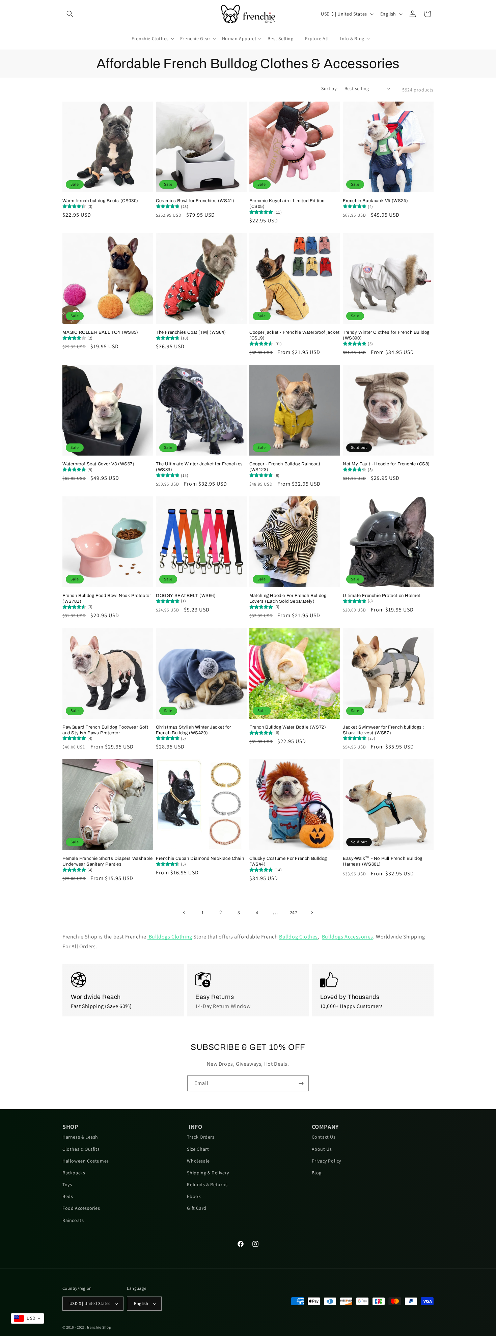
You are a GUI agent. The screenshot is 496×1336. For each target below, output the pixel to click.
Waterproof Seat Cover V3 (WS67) (98, 464)
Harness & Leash (80, 1137)
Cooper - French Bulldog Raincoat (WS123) (284, 467)
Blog (317, 1173)
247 (294, 912)
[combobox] (27, 1318)
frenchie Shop (99, 1327)
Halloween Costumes (85, 1161)
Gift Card (196, 1208)
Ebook (194, 1196)
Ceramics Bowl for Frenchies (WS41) (195, 200)
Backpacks (73, 1173)
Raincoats (73, 1220)
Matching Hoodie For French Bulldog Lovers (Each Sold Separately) (287, 598)
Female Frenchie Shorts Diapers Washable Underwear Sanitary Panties (107, 861)
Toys (67, 1184)
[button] (69, 13)
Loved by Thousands (350, 996)
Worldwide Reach (96, 996)
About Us (322, 1149)
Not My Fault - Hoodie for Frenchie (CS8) (386, 464)
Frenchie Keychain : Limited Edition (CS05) (287, 203)
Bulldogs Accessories (347, 936)
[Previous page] (184, 912)
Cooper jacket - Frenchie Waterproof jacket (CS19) (294, 335)
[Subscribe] (301, 1083)
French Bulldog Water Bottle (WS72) (287, 727)
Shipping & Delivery (208, 1173)
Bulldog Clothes (298, 936)
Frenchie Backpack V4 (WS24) (375, 200)
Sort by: (329, 88)
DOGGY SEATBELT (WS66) (186, 595)
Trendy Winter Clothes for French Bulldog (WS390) (386, 335)
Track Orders (200, 1137)
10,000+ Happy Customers (351, 1006)
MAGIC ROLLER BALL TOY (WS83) (100, 332)
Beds (67, 1196)
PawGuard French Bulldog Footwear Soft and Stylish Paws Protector (105, 730)
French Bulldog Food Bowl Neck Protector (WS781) (106, 598)
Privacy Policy (326, 1161)
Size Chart (198, 1149)
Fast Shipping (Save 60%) (101, 1006)
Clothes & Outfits (81, 1149)
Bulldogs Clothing (169, 936)
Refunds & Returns (207, 1184)
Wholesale (198, 1161)
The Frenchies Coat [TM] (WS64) (191, 332)
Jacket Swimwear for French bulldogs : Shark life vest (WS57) (383, 730)
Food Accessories (81, 1208)
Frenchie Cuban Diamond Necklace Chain (200, 858)
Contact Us (324, 1137)
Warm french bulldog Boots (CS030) (100, 200)
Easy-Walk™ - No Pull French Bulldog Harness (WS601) (382, 861)
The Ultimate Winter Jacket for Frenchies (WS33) (199, 467)
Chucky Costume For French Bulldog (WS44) (288, 861)
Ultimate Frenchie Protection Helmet (381, 595)
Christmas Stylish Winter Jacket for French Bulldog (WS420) (193, 730)
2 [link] (220, 912)
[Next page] (311, 912)
